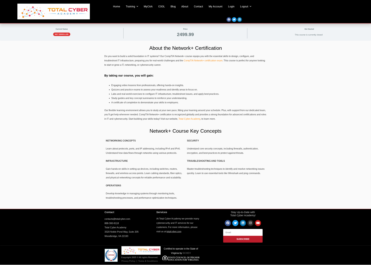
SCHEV (187, 253)
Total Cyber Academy (189, 119)
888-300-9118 (111, 223)
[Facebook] (229, 19)
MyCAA (148, 6)
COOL (161, 6)
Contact (198, 6)
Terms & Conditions (148, 261)
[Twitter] (234, 19)
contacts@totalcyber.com (117, 219)
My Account (215, 6)
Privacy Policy (128, 261)
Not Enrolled (62, 34)
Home (116, 6)
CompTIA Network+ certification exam (203, 60)
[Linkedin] (239, 19)
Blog (173, 6)
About (184, 6)
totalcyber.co (173, 231)
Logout (244, 6)
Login (231, 6)
